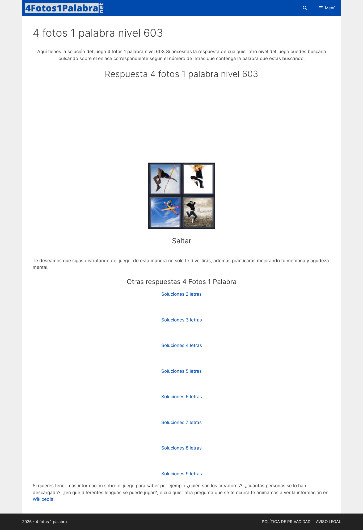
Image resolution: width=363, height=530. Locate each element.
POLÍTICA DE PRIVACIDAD (286, 521)
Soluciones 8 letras (181, 448)
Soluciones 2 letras (181, 294)
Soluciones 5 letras (181, 371)
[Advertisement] (181, 123)
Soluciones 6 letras (181, 396)
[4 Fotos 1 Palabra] (66, 8)
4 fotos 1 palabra (51, 521)
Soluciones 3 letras (181, 320)
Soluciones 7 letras (181, 422)
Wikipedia (43, 499)
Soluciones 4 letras (181, 345)
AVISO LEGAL (328, 521)
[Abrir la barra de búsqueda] (305, 8)
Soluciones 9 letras (181, 473)
